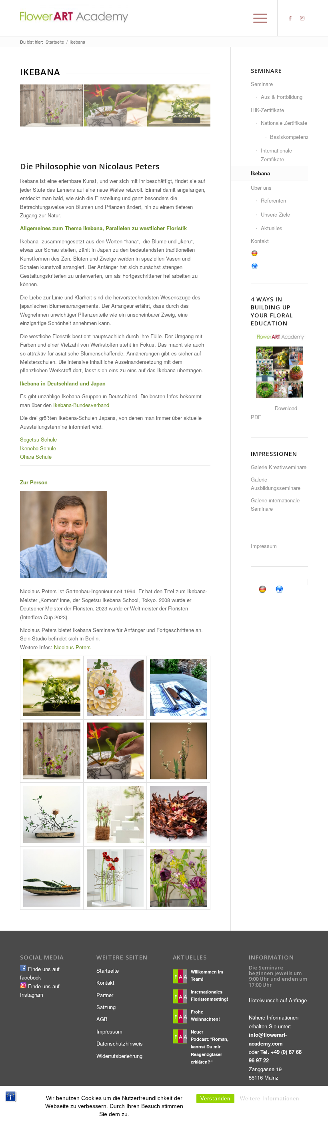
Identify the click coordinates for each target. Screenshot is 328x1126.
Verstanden (215, 1099)
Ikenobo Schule (38, 448)
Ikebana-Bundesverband (81, 405)
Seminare (262, 84)
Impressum (264, 546)
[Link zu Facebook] (290, 18)
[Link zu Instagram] (302, 18)
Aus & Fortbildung (281, 96)
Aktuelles (271, 228)
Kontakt (260, 241)
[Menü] (256, 18)
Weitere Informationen (269, 1099)
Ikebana (260, 173)
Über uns (261, 187)
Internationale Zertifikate (276, 155)
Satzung (106, 1007)
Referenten (273, 200)
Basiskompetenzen (289, 136)
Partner (104, 995)
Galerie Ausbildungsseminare (275, 484)
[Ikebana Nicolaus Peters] (52, 687)
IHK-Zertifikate (267, 110)
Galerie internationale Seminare (275, 504)
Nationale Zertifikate (284, 122)
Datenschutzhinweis (119, 1043)
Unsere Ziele (275, 214)
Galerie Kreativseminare (278, 467)
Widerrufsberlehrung (119, 1056)
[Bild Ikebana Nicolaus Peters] (52, 105)
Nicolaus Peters (72, 647)
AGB (102, 1019)
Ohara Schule (36, 456)
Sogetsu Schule (38, 439)
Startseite (107, 970)
